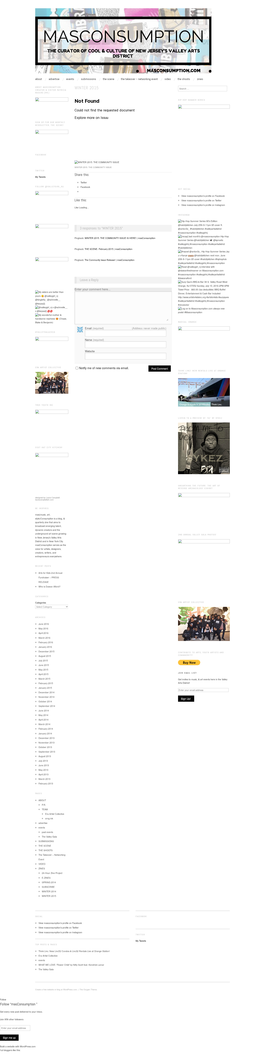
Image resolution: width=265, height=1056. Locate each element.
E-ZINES (46, 877)
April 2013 (43, 774)
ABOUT (38, 79)
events (70, 79)
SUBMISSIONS (88, 79)
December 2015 (46, 651)
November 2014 (46, 696)
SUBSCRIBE (48, 886)
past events (47, 832)
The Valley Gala (49, 836)
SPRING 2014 (49, 882)
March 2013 (44, 778)
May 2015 (43, 669)
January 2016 (45, 646)
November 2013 (46, 742)
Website (90, 351)
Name (94, 340)
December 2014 (46, 692)
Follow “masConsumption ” (18, 1004)
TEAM (45, 809)
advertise (54, 79)
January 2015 (45, 687)
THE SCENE (108, 79)
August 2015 (45, 655)
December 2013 (46, 738)
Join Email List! (187, 673)
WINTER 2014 (49, 891)
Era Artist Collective (54, 813)
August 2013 (45, 756)
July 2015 (43, 660)
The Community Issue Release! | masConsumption (109, 259)
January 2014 (45, 733)
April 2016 (43, 633)
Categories (40, 602)
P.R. (44, 804)
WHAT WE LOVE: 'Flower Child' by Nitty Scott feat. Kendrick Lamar (71, 964)
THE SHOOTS (184, 79)
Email (94, 328)
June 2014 (44, 710)
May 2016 (43, 628)
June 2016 (44, 623)
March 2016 (44, 637)
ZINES (200, 79)
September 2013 (47, 751)
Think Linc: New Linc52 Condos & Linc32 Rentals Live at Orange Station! (74, 951)
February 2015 (46, 683)
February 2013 (46, 783)
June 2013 (44, 765)
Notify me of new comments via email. (104, 367)
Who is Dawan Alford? (49, 586)
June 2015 (44, 665)
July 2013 (43, 760)
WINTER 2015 (49, 895)
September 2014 (47, 706)
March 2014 (44, 724)
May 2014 (43, 715)
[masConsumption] (123, 42)
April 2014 (43, 719)
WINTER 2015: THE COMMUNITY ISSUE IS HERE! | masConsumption (120, 238)
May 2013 (43, 769)
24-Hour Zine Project (52, 873)
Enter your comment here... (93, 289)
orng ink (49, 818)
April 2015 (43, 674)
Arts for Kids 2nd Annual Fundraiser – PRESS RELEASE (50, 577)
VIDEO (168, 79)
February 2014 (46, 728)
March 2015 (44, 678)
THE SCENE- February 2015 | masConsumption (108, 249)
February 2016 (46, 642)
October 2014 (45, 701)
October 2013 (45, 747)
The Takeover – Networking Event (139, 79)
